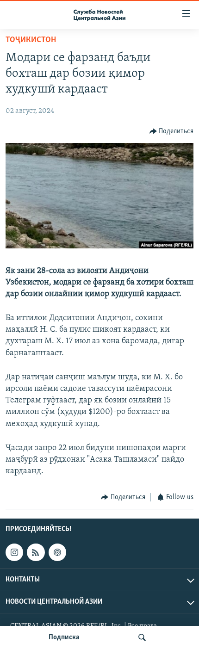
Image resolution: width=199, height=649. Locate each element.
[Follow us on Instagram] (14, 552)
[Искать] (142, 637)
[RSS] (35, 552)
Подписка (64, 637)
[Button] (171, 131)
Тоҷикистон (31, 40)
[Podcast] (57, 552)
